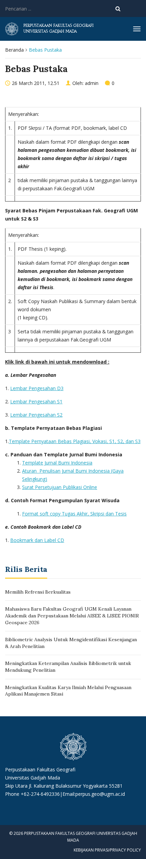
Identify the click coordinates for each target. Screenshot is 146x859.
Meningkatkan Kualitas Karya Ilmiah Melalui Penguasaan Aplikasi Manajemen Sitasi (68, 690)
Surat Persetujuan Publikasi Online (59, 487)
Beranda (14, 50)
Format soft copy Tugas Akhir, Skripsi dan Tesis (74, 513)
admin (91, 83)
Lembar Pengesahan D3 (36, 388)
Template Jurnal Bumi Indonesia (57, 462)
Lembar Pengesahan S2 (36, 414)
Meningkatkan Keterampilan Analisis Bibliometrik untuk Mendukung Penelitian (68, 666)
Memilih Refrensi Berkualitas (38, 592)
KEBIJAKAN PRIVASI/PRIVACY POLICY (107, 850)
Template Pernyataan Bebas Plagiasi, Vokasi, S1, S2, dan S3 (75, 441)
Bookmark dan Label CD (37, 540)
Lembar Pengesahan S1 (36, 401)
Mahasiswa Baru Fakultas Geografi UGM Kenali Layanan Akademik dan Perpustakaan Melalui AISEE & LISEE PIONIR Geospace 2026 (72, 615)
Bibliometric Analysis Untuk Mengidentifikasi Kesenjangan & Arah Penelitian (71, 642)
